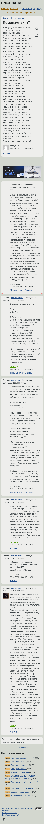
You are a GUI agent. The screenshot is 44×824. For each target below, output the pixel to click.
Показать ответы (17, 492)
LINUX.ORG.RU (11, 3)
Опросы (20, 12)
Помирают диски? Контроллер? (24, 782)
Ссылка (6, 153)
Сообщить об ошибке (9, 813)
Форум (12, 12)
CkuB (12, 726)
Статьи (4, 12)
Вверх (38, 809)
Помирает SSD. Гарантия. (22, 788)
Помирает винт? (16, 22)
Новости (5, 8)
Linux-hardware (17, 18)
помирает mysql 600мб (21, 792)
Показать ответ (17, 290)
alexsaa (13, 367)
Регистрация (28, 8)
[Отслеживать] (36, 35)
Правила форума (17, 808)
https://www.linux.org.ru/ (10, 815)
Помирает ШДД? (18, 762)
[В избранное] (36, 28)
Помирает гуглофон (19, 765)
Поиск (36, 12)
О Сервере (6, 808)
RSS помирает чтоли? (20, 795)
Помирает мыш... (18, 769)
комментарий (17, 298)
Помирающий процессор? (22, 758)
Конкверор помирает (20, 772)
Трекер (28, 12)
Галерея (14, 8)
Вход (39, 8)
